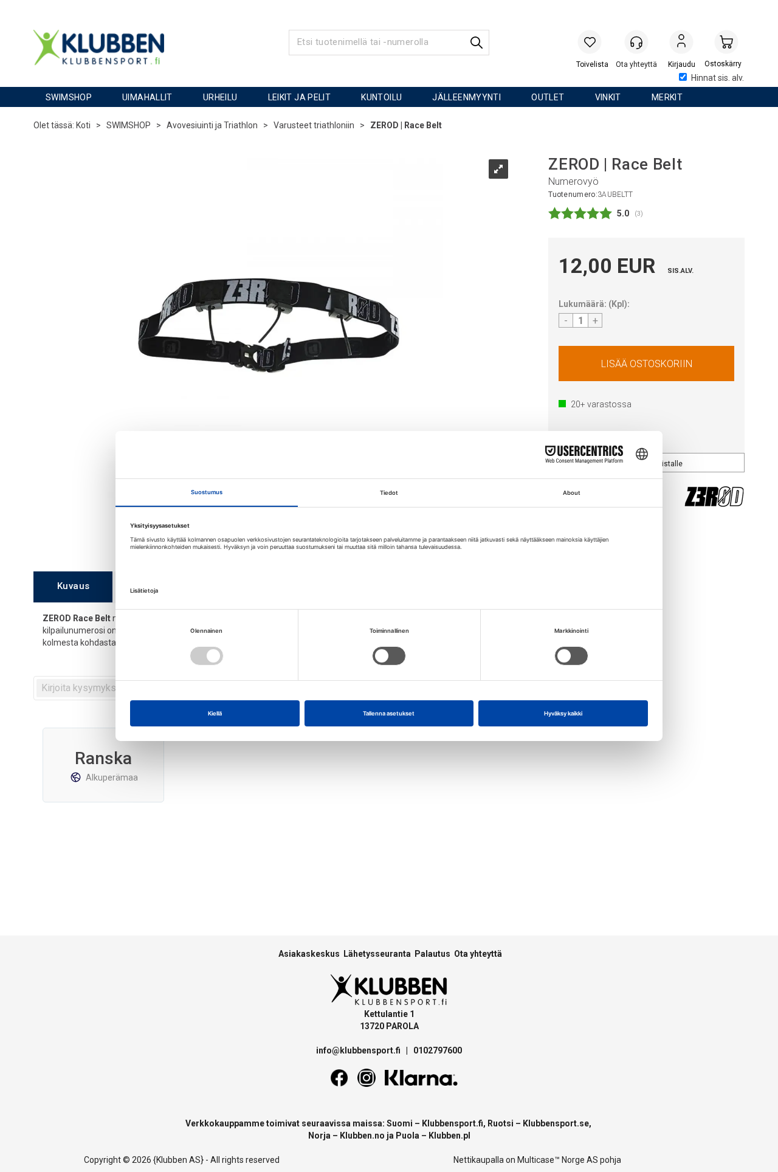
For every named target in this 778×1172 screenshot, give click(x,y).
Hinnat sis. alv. (717, 78)
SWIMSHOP (69, 97)
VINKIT (608, 97)
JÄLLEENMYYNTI (466, 97)
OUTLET (547, 97)
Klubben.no (362, 1135)
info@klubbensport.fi (359, 1050)
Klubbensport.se (556, 1123)
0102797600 (437, 1050)
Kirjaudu (681, 43)
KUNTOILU (381, 97)
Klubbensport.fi (452, 1123)
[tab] (72, 586)
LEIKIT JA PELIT (299, 97)
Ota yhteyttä (478, 954)
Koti (83, 125)
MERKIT (667, 97)
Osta (646, 363)
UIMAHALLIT (147, 97)
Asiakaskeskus (309, 954)
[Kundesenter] (636, 42)
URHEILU (220, 97)
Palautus (432, 954)
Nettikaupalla (478, 1160)
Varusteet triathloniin (314, 125)
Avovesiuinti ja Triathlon (212, 125)
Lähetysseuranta (377, 954)
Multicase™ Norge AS (557, 1160)
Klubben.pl (449, 1135)
